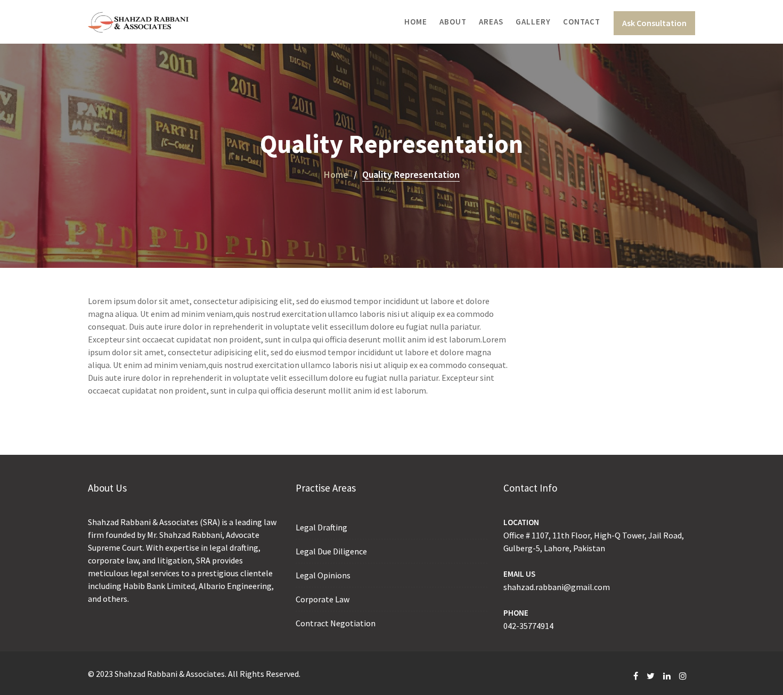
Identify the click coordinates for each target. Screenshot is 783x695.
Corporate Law (322, 599)
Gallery (533, 22)
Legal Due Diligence (331, 551)
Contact (581, 22)
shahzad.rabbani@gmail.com (556, 587)
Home (415, 22)
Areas (491, 22)
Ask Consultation (654, 23)
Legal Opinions (323, 575)
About (453, 22)
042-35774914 (528, 625)
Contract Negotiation (336, 623)
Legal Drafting (321, 527)
